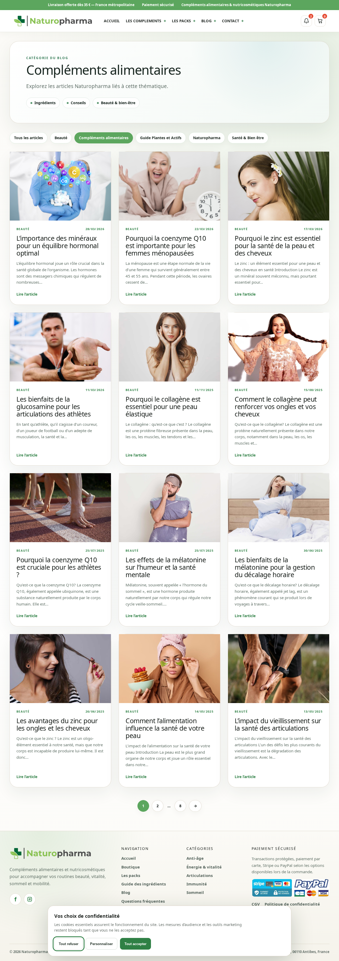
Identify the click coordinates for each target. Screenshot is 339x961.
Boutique (130, 867)
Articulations (199, 875)
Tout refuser (68, 944)
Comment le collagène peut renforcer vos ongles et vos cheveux (276, 406)
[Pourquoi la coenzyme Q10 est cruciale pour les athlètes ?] (60, 507)
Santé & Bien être (248, 137)
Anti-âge (195, 858)
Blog (125, 892)
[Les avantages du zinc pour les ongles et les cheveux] (60, 668)
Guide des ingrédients (143, 884)
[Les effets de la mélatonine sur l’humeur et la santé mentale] (169, 507)
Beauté (61, 137)
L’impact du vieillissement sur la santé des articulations (278, 724)
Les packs (130, 875)
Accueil (128, 858)
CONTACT (230, 20)
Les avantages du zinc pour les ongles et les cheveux (57, 724)
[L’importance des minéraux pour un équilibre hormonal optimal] (60, 186)
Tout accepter (135, 944)
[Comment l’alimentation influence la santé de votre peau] (169, 668)
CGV (256, 904)
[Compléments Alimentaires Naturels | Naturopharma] (53, 21)
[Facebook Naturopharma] (15, 899)
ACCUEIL (112, 20)
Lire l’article (26, 294)
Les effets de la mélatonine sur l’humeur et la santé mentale (166, 567)
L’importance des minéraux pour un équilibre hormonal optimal (57, 245)
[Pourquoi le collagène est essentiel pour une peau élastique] (169, 347)
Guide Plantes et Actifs (160, 137)
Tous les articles (28, 137)
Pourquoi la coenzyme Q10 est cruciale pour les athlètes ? (58, 567)
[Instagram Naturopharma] (29, 899)
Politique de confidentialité (292, 904)
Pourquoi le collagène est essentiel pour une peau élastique (163, 406)
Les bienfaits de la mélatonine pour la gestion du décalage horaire (275, 567)
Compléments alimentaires (103, 137)
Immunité (196, 884)
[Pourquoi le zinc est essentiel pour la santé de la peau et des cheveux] (278, 186)
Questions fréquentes (143, 901)
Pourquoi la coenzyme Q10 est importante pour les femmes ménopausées (166, 245)
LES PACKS (181, 20)
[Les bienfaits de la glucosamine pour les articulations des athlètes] (60, 347)
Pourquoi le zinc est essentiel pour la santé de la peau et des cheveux (277, 245)
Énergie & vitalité (204, 867)
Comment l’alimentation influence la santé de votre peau (165, 728)
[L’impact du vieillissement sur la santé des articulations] (278, 668)
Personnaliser (101, 944)
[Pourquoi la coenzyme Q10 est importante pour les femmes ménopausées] (169, 186)
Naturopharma (206, 137)
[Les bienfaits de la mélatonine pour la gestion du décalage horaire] (278, 507)
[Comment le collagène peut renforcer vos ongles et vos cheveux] (278, 347)
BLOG (206, 20)
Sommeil (195, 892)
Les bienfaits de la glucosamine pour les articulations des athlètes (53, 406)
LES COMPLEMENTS (144, 20)
